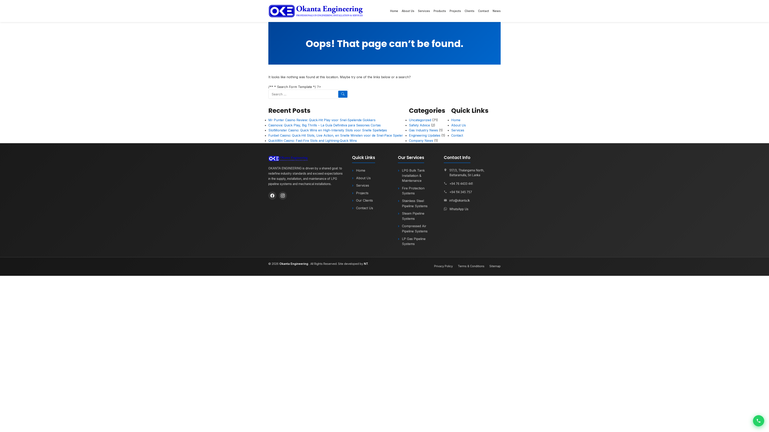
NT (366, 263)
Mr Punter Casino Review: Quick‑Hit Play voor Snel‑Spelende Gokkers (321, 120)
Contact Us (364, 208)
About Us (408, 11)
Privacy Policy (443, 266)
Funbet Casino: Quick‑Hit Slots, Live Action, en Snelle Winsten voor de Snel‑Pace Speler (335, 135)
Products (440, 11)
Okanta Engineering (294, 263)
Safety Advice (419, 125)
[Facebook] (272, 196)
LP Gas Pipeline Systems (414, 241)
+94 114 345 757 (460, 192)
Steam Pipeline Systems (413, 216)
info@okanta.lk (459, 200)
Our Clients (364, 200)
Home (394, 11)
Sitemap (495, 266)
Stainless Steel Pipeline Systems (415, 203)
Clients (469, 11)
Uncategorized (420, 120)
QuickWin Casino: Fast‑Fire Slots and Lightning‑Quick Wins (312, 141)
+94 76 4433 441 (461, 184)
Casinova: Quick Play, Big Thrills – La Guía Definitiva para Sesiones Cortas (324, 125)
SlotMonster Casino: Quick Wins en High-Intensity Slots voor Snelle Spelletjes (327, 130)
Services (424, 11)
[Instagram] (283, 196)
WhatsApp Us (458, 209)
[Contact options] (758, 420)
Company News (421, 141)
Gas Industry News (423, 130)
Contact (483, 11)
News (497, 11)
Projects (455, 11)
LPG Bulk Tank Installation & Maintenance (413, 175)
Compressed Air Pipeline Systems (415, 228)
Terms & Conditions (471, 266)
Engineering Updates (424, 135)
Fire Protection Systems (413, 190)
